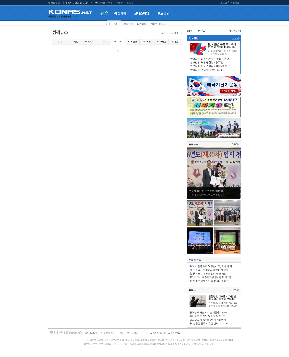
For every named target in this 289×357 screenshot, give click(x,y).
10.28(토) (161, 41)
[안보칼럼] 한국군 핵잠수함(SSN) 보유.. (210, 66)
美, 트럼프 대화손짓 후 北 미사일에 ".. (209, 281)
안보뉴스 (128, 23)
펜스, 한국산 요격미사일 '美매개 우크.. (209, 270)
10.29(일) (146, 41)
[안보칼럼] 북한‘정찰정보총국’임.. (207, 62)
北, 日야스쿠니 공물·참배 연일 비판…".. (210, 273)
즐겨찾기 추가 (105, 2)
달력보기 (175, 41)
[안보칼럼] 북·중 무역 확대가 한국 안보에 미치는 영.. (222, 45)
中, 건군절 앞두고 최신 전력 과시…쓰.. (210, 323)
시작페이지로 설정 (124, 2)
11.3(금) (74, 41)
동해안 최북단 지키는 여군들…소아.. (209, 312)
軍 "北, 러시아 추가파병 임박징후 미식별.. (211, 277)
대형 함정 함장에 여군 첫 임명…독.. (208, 316)
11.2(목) (88, 41)
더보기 (235, 38)
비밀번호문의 (108, 332)
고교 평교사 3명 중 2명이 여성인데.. (208, 319)
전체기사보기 (112, 23)
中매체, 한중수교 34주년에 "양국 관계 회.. (211, 266)
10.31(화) (117, 41)
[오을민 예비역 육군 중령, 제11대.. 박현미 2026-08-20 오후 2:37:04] (214, 197)
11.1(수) (103, 41)
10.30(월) (132, 41)
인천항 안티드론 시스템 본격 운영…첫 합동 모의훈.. (222, 297)
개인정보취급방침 (129, 332)
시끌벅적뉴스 (158, 23)
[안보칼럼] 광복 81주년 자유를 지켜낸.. (210, 58)
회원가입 (234, 2)
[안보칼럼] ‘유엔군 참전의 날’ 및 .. (207, 69)
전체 (59, 41)
